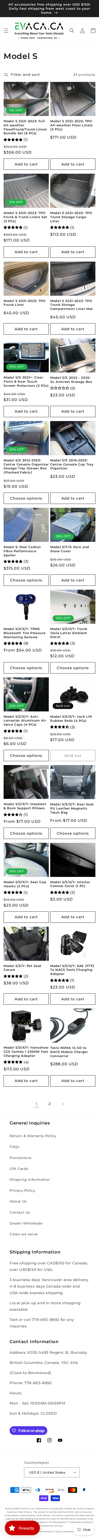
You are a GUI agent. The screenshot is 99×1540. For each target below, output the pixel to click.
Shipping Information (30, 1179)
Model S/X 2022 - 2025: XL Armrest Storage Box (71, 380)
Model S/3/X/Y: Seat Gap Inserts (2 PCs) (25, 884)
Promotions (20, 1158)
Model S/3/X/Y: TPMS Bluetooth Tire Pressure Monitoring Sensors (24, 633)
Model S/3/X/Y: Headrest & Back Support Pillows (25, 806)
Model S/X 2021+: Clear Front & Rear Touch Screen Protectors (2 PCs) (26, 381)
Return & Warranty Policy (33, 1136)
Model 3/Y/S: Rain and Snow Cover (69, 549)
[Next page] (62, 1104)
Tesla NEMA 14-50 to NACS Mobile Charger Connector (69, 1052)
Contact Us (20, 1212)
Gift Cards (19, 1169)
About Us (18, 1201)
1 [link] (36, 1104)
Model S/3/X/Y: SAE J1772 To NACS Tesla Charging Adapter (72, 970)
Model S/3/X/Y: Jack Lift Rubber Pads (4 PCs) (71, 719)
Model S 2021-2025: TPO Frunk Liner (25, 303)
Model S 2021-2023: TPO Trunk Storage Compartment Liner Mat (71, 305)
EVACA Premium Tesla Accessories (54, 1531)
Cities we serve (24, 1234)
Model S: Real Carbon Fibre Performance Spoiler (22, 551)
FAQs (14, 1147)
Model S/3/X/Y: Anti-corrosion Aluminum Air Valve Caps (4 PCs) (25, 721)
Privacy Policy (22, 1190)
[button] (6, 30)
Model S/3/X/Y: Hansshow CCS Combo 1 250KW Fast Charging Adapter (26, 1052)
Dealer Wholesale (26, 1223)
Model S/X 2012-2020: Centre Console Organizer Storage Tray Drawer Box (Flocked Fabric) (26, 466)
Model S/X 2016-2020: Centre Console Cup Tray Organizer (71, 464)
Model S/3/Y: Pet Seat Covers (23, 968)
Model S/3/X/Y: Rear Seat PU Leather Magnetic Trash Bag (72, 808)
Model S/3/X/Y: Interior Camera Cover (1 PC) (70, 884)
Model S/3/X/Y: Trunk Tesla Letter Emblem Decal (68, 633)
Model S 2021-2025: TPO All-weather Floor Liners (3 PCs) (71, 125)
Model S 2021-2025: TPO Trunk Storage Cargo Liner (71, 217)
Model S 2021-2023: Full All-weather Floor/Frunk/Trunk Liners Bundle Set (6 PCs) (25, 127)
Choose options (26, 498)
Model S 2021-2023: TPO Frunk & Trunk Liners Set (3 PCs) (25, 217)
